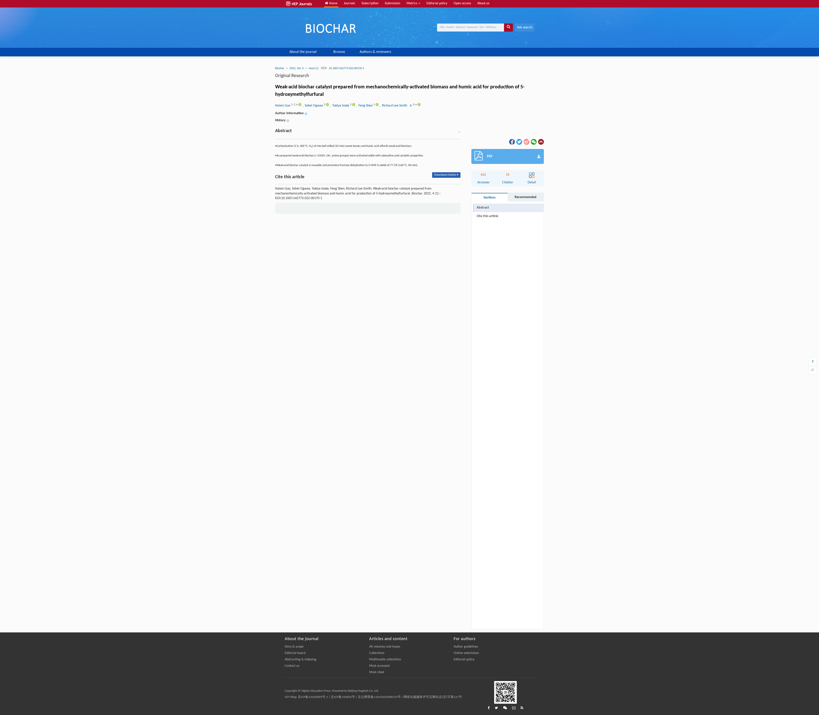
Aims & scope (294, 646)
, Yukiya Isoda (340, 105)
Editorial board (295, 653)
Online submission (466, 653)
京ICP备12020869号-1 (313, 697)
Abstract (483, 207)
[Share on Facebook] (511, 141)
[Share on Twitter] (519, 141)
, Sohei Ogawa (313, 105)
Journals (349, 3)
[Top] (812, 362)
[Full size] (812, 370)
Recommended (525, 197)
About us (483, 3)
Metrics (412, 3)
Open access (462, 3)
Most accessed (379, 666)
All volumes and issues (384, 646)
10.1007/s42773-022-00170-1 (346, 68)
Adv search (524, 27)
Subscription (370, 3)
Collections (376, 653)
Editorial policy (437, 3)
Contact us (292, 666)
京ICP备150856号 (343, 697)
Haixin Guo (283, 105)
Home (332, 3)
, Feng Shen (364, 105)
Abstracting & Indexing (300, 659)
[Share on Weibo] (526, 141)
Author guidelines (466, 646)
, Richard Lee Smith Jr (396, 105)
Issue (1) (314, 68)
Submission (392, 3)
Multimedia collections (385, 659)
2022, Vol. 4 (296, 68)
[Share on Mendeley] (540, 141)
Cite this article (487, 216)
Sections (489, 197)
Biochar (279, 68)
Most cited (376, 672)
